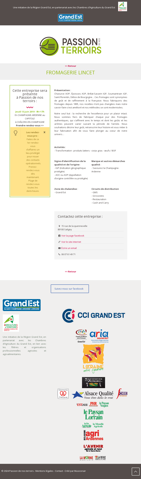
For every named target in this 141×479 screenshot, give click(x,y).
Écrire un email (69, 248)
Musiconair (80, 470)
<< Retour (70, 65)
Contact (59, 470)
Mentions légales (44, 470)
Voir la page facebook (72, 235)
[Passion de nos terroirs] (70, 46)
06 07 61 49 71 (68, 254)
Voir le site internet (71, 241)
